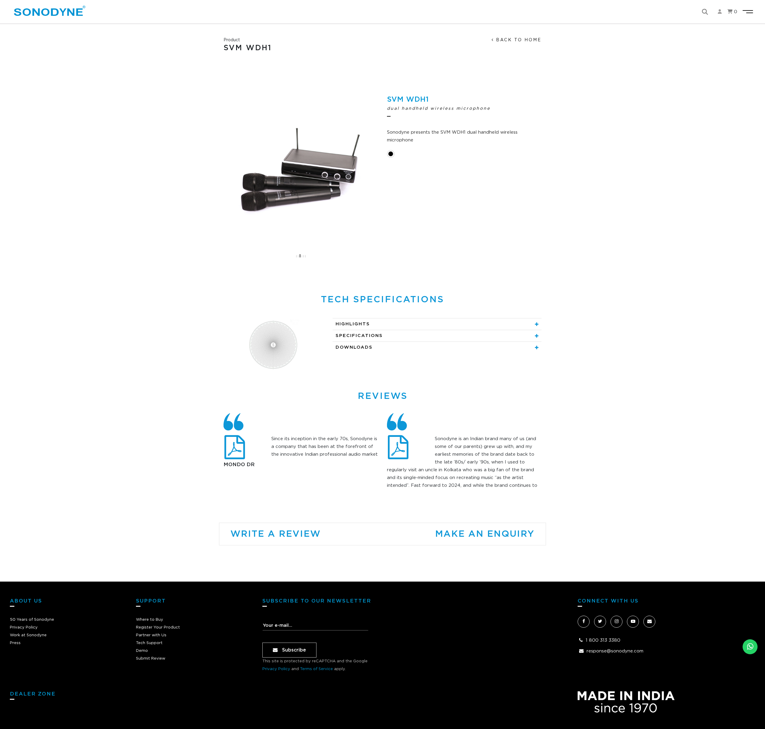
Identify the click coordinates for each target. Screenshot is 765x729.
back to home (517, 40)
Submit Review (150, 659)
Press (15, 643)
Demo (142, 651)
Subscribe (293, 650)
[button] (296, 256)
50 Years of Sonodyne (32, 620)
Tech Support (149, 643)
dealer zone (33, 693)
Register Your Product (158, 627)
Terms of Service (316, 669)
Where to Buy (149, 620)
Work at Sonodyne (28, 635)
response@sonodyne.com (615, 651)
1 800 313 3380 (603, 640)
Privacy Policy (24, 627)
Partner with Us (151, 635)
